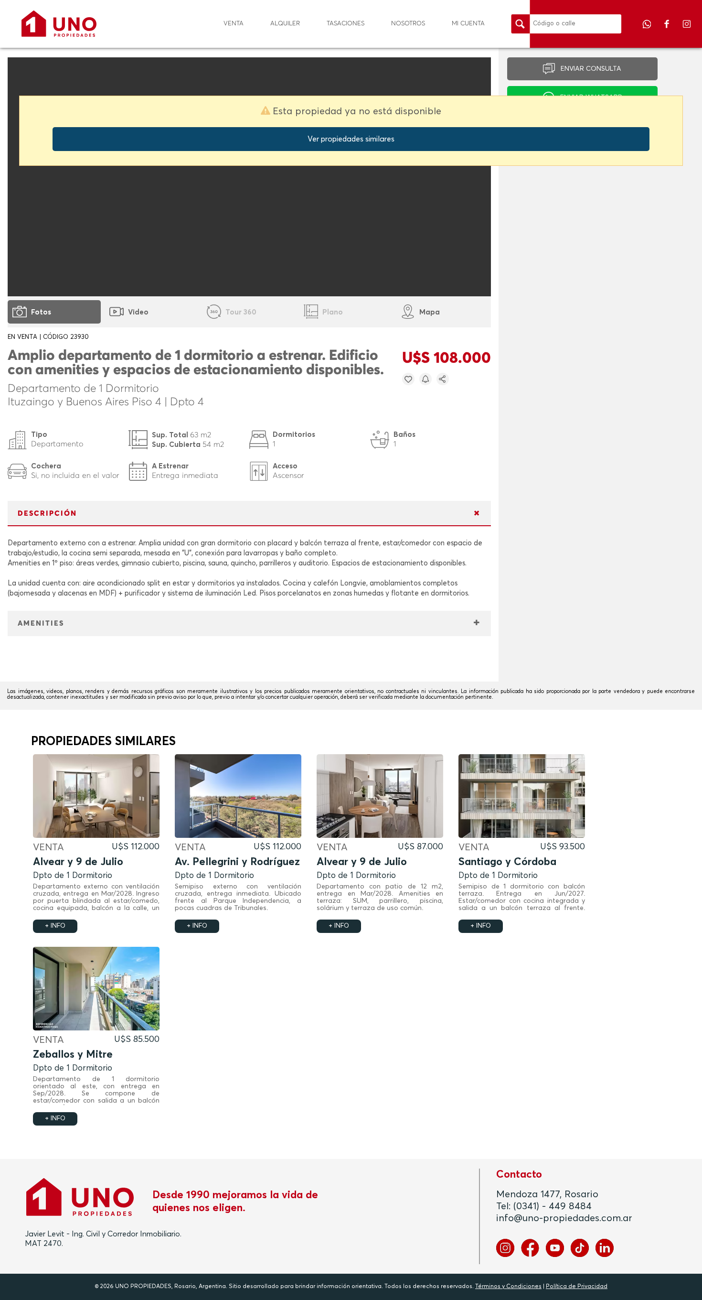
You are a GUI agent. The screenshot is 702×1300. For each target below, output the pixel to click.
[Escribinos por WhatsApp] (648, 30)
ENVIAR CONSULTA (591, 68)
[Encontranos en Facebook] (668, 30)
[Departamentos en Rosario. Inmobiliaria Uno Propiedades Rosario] (58, 24)
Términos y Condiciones (508, 1286)
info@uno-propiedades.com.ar (564, 1218)
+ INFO (55, 926)
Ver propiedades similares (351, 139)
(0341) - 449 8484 (552, 1206)
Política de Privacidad (576, 1286)
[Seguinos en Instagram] (687, 30)
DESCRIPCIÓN (47, 513)
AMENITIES (41, 623)
